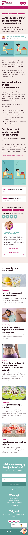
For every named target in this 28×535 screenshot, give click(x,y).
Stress (10, 209)
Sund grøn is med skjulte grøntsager (12, 405)
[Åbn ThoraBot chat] (24, 531)
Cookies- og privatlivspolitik (14, 502)
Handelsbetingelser (14, 500)
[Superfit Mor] (7, 3)
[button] (21, 3)
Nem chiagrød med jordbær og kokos (14, 443)
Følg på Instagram (14, 252)
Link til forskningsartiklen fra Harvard (13, 155)
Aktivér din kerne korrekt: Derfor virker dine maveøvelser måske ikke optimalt (13, 366)
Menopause (5, 290)
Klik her (22, 7)
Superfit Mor (5, 13)
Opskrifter (5, 402)
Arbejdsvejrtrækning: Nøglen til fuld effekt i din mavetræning (13, 329)
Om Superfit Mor (14, 498)
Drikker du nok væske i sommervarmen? (12, 294)
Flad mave (5, 361)
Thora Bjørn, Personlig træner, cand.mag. (16, 36)
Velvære (22, 209)
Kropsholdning (22, 13)
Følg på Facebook (14, 248)
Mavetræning (6, 325)
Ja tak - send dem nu (14, 484)
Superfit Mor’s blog (13, 13)
